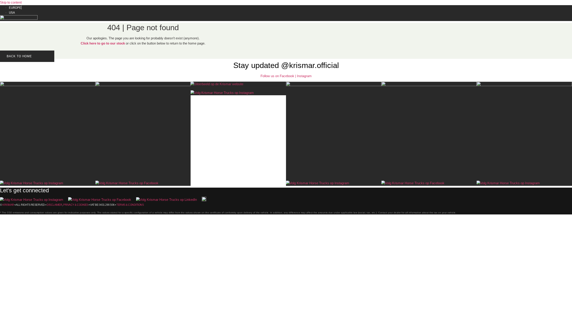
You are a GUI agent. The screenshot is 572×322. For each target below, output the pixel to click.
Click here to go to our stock (103, 43)
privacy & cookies (75, 204)
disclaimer (54, 204)
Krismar (8, 204)
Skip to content (11, 2)
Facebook (287, 76)
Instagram (304, 76)
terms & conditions (130, 204)
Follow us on (270, 76)
